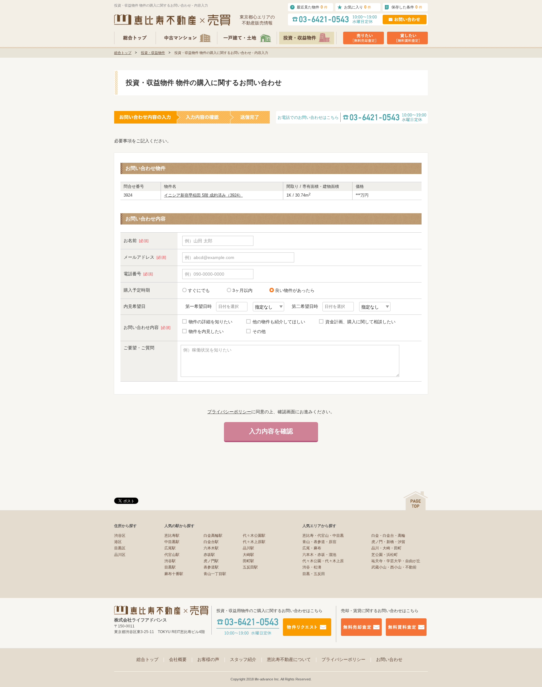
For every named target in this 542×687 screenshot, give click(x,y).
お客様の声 (212, 659)
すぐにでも (199, 290)
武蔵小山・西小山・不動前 (394, 567)
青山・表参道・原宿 (319, 542)
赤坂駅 (209, 554)
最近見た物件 (312, 7)
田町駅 (248, 561)
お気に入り (357, 7)
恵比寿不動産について (292, 659)
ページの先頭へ (415, 500)
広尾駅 (170, 548)
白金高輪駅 (213, 535)
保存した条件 (406, 7)
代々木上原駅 (254, 542)
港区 (118, 542)
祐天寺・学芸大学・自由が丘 (395, 561)
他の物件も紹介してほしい (278, 321)
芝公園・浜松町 (384, 554)
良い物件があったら (295, 290)
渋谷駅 (170, 561)
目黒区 (119, 548)
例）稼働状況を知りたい (207, 349)
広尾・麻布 (311, 548)
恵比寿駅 (171, 535)
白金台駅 (211, 542)
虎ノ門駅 (211, 561)
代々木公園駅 (254, 535)
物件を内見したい (206, 331)
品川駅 (248, 548)
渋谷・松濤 (311, 567)
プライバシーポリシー (229, 411)
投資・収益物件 (153, 53)
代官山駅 (171, 554)
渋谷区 (119, 535)
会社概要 (181, 659)
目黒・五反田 (313, 574)
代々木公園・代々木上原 (323, 561)
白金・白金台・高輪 (388, 535)
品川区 (119, 554)
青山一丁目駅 (215, 574)
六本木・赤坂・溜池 (319, 554)
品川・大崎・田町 (386, 548)
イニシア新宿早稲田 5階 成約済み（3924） (203, 195)
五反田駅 (250, 567)
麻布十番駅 (173, 574)
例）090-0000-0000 (204, 274)
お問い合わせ (389, 659)
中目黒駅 (171, 542)
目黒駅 (170, 567)
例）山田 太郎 (198, 240)
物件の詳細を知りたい (210, 321)
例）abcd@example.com (209, 257)
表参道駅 (211, 567)
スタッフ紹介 (247, 659)
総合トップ (122, 53)
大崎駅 (248, 554)
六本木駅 (211, 548)
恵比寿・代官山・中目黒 (323, 535)
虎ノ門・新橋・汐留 (388, 542)
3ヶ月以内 (242, 290)
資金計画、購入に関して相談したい (360, 321)
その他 (259, 331)
